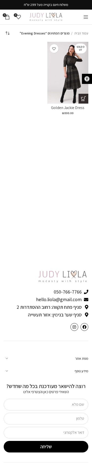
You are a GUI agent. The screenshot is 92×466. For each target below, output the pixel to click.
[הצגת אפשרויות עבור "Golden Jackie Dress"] (83, 99)
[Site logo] (46, 17)
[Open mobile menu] (86, 17)
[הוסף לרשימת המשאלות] (54, 48)
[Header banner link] (46, 5)
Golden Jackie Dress (67, 107)
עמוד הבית (81, 33)
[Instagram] (74, 327)
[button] (87, 79)
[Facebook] (84, 327)
